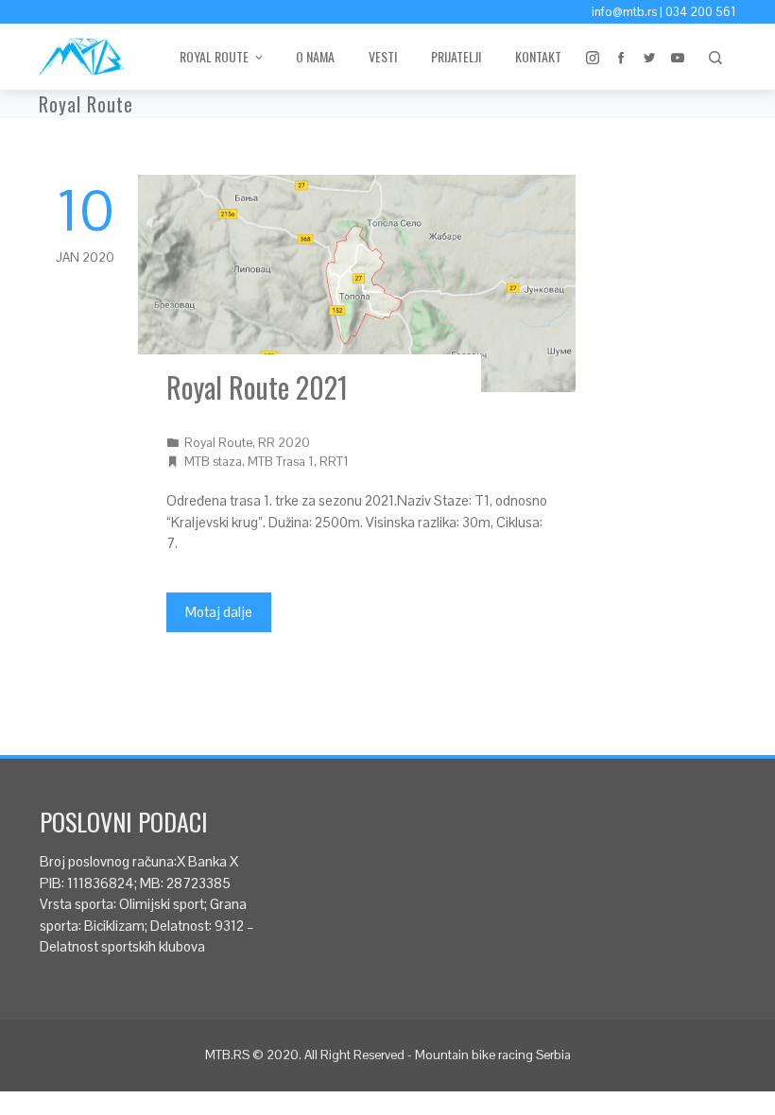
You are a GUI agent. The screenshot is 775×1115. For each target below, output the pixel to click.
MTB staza (213, 462)
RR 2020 (284, 443)
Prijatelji (456, 56)
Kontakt (538, 56)
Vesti (383, 56)
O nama (315, 56)
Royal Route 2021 (257, 387)
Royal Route (218, 443)
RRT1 (334, 462)
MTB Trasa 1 (281, 462)
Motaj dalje (218, 612)
